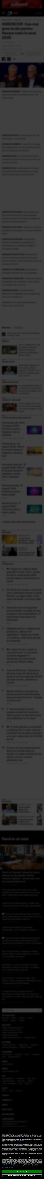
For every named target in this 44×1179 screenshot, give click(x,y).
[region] (22, 1153)
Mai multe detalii (20, 1140)
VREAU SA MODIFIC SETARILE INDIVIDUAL (22, 1176)
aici (3, 1149)
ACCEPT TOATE (22, 1171)
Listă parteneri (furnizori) (7, 1167)
